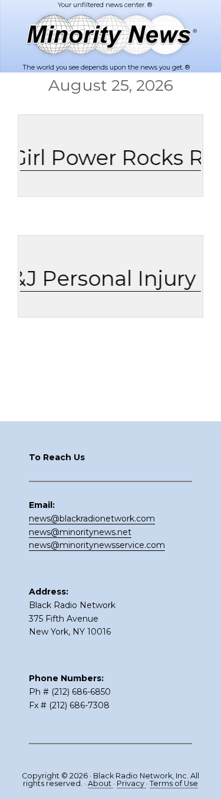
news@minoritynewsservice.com (97, 545)
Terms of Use (174, 783)
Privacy (131, 783)
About (100, 783)
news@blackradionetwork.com (92, 518)
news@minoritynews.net (80, 532)
